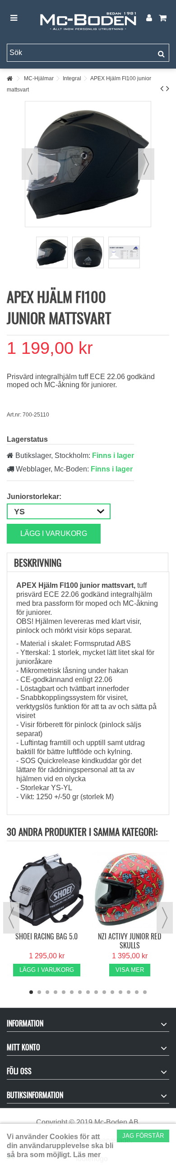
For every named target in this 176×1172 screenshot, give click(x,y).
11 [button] (112, 992)
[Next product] (167, 88)
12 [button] (120, 992)
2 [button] (39, 992)
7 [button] (80, 992)
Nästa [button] (146, 164)
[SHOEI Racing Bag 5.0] (46, 889)
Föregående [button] (30, 164)
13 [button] (128, 992)
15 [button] (145, 992)
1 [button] (31, 992)
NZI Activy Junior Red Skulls (129, 941)
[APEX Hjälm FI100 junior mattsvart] (52, 252)
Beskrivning (37, 562)
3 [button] (47, 992)
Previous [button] (11, 918)
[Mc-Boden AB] (88, 18)
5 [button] (63, 992)
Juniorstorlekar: (35, 496)
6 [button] (72, 992)
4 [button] (55, 992)
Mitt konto (23, 1047)
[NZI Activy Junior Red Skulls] (130, 889)
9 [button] (96, 992)
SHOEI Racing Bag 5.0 (46, 936)
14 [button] (137, 992)
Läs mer (87, 1154)
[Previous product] (161, 88)
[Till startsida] (9, 78)
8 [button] (88, 992)
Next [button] (165, 918)
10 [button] (104, 992)
